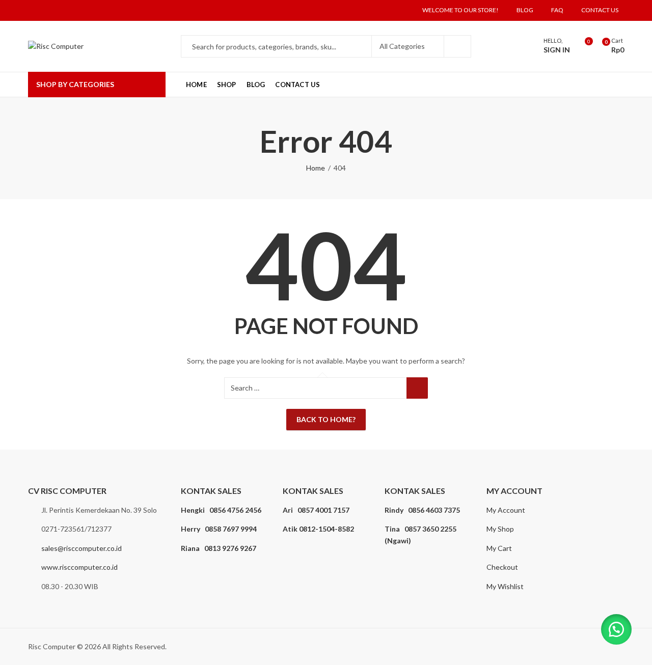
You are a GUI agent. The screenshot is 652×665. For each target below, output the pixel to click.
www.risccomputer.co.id (79, 567)
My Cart (499, 548)
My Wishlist (505, 586)
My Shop (500, 528)
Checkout (502, 567)
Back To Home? (326, 419)
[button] (616, 629)
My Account (505, 510)
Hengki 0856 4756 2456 (221, 510)
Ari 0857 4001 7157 (316, 510)
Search (457, 46)
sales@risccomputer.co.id (81, 548)
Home (315, 167)
